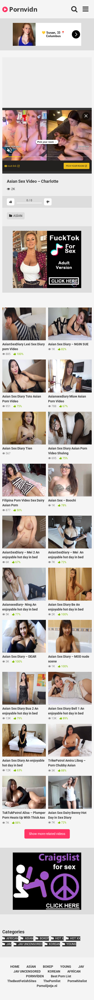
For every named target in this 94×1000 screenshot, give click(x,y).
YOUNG (71, 944)
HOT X (59, 938)
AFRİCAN (12, 938)
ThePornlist (51, 981)
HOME (14, 966)
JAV (8, 944)
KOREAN (54, 944)
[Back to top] (85, 990)
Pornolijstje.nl (47, 986)
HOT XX (75, 938)
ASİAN (17, 216)
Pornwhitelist (77, 981)
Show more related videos (47, 834)
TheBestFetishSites (21, 981)
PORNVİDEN (35, 976)
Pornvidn (22, 9)
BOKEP (44, 938)
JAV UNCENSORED (30, 944)
